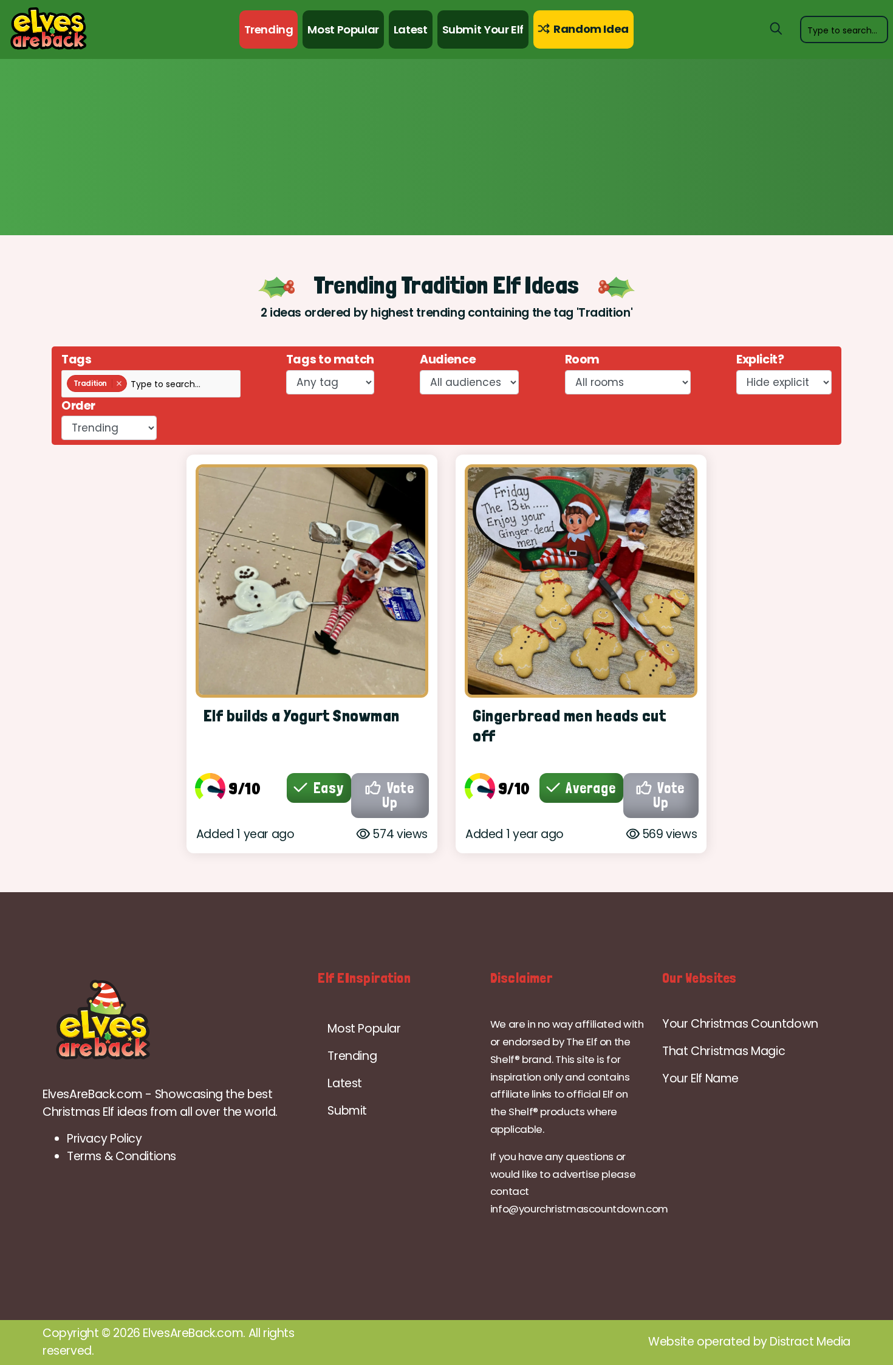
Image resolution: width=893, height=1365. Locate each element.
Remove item (119, 383)
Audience (448, 359)
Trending (268, 29)
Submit (347, 1110)
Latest (411, 29)
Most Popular (342, 29)
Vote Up (398, 795)
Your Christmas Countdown (740, 1024)
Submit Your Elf (483, 29)
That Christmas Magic (723, 1051)
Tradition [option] (87, 383)
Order (78, 405)
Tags (76, 359)
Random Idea (589, 28)
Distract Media (810, 1341)
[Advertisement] (446, 150)
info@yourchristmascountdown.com (579, 1209)
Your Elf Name (700, 1078)
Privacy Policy (104, 1138)
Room (582, 359)
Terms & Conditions (121, 1156)
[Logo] (171, 1020)
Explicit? (760, 359)
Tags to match (330, 359)
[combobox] (844, 29)
